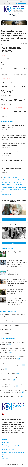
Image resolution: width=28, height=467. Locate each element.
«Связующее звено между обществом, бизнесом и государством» (15, 291)
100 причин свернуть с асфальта (10, 396)
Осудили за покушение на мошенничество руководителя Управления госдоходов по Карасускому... (13, 350)
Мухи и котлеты (5, 333)
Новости (5, 439)
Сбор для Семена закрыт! (8, 373)
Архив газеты (6, 442)
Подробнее (14, 219)
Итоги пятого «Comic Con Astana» (10, 325)
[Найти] (21, 1)
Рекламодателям (8, 449)
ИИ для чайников (5, 329)
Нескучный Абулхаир (6, 321)
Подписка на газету (21, 3)
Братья (2, 369)
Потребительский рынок (11, 177)
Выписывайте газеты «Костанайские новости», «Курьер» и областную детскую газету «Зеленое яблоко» (14, 182)
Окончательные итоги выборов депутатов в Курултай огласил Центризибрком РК (16, 272)
